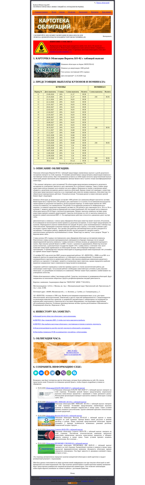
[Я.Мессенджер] (35, 372)
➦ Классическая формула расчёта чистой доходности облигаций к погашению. (62, 328)
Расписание (83, 12)
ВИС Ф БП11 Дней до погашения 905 (72, 352)
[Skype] (74, 372)
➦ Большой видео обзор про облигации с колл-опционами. (54, 316)
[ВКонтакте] (41, 372)
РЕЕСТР (91, 481)
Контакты (94, 12)
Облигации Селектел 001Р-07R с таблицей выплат (64, 429)
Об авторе (71, 12)
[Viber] (63, 372)
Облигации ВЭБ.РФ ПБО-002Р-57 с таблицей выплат (65, 388)
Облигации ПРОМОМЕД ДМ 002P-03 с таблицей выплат (67, 443)
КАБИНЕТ (84, 481)
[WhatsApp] (68, 372)
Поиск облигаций (102, 3)
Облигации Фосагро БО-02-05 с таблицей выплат (64, 416)
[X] (57, 372)
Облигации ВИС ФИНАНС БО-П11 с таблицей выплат (66, 402)
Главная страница (41, 12)
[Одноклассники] (46, 372)
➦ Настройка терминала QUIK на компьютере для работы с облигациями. (60, 332)
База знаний (106, 12)
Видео (54, 12)
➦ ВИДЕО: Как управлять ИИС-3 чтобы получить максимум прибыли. (59, 320)
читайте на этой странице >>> (61, 51)
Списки (62, 12)
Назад (72, 473)
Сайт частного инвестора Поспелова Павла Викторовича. (57, 478)
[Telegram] (52, 372)
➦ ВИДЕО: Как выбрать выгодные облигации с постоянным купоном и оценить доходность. (67, 324)
